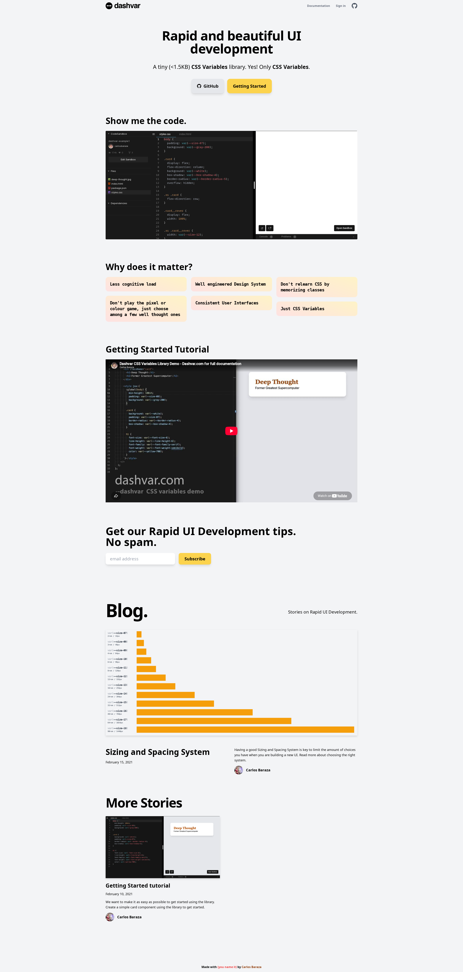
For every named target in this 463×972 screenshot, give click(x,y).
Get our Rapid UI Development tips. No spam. (201, 537)
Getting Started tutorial (138, 885)
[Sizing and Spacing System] (231, 683)
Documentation (318, 6)
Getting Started (249, 86)
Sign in (341, 6)
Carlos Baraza (252, 967)
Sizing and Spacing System (158, 751)
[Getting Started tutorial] (163, 847)
